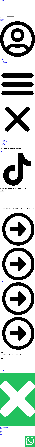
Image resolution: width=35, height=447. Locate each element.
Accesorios (4, 63)
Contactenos (3, 64)
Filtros (4, 140)
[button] (17, 101)
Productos (3, 60)
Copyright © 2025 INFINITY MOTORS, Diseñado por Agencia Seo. (15, 370)
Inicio (2, 58)
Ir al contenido (2, 0)
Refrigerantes (5, 62)
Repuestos (4, 143)
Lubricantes (5, 61)
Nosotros (3, 59)
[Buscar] (0, 17)
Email (1, 190)
